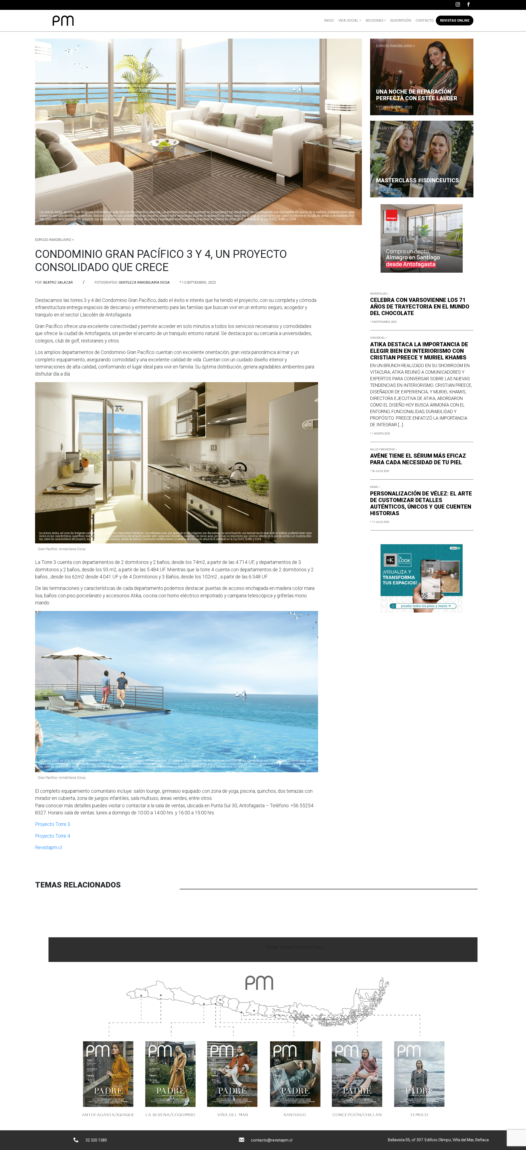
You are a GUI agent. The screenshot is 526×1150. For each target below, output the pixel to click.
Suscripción (400, 20)
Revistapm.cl (48, 847)
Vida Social (348, 20)
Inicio (329, 20)
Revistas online (454, 20)
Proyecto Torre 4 (52, 836)
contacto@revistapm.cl (271, 1140)
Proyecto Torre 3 (52, 824)
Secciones (374, 20)
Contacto (425, 20)
